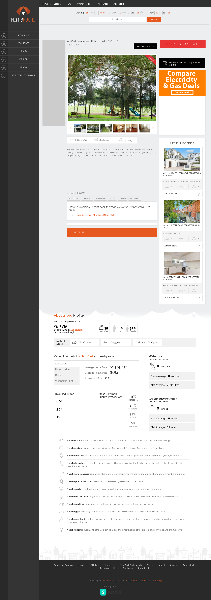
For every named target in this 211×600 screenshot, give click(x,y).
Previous (70, 130)
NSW (69, 4)
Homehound (4, 16)
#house (123, 199)
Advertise (174, 565)
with (114, 12)
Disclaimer (128, 568)
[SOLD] (4, 52)
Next (154, 130)
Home (45, 4)
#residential (135, 199)
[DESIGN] (4, 60)
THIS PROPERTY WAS (183, 44)
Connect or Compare (64, 565)
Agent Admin (144, 568)
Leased (57, 4)
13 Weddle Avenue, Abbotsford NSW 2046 (94, 215)
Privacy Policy (189, 565)
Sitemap (150, 565)
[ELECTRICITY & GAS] (4, 76)
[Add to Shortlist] (199, 194)
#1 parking (87, 199)
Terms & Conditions (109, 568)
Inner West (103, 4)
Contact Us (110, 565)
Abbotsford (119, 4)
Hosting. (158, 580)
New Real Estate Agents (131, 565)
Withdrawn (95, 565)
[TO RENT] (4, 44)
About (162, 565)
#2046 (112, 199)
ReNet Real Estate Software (137, 580)
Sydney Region (84, 4)
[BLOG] (4, 68)
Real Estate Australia (111, 580)
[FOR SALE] (4, 36)
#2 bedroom (100, 199)
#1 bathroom (73, 199)
